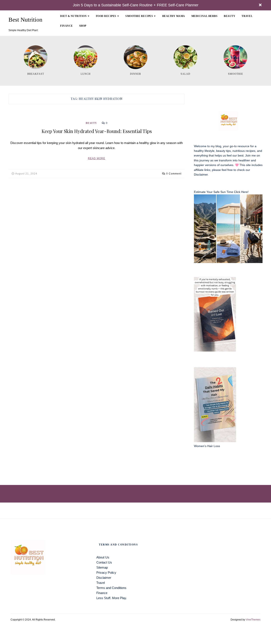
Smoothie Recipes (139, 16)
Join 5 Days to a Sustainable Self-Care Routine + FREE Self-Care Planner (135, 5)
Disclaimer (201, 174)
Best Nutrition (25, 20)
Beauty (229, 16)
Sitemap (102, 567)
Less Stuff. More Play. (111, 598)
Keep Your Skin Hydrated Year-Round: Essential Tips (96, 131)
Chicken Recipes (111, 29)
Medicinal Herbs (204, 16)
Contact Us (104, 562)
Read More (96, 158)
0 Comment (173, 173)
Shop (82, 25)
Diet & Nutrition (73, 16)
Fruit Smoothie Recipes (145, 29)
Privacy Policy (106, 572)
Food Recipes (106, 16)
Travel (247, 16)
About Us (102, 557)
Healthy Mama (173, 16)
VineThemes (253, 619)
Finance (66, 25)
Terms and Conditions (111, 588)
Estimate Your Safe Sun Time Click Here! (221, 192)
